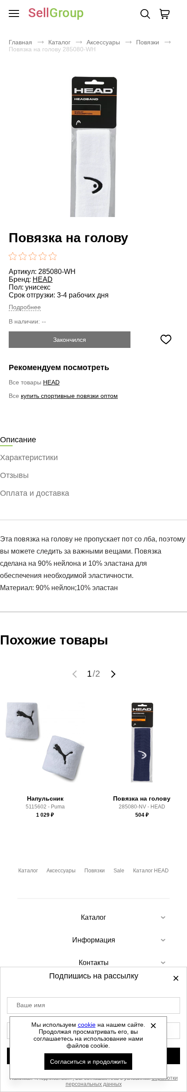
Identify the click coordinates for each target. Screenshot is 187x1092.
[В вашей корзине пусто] (164, 14)
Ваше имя (31, 1005)
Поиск (145, 14)
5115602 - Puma (45, 807)
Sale (119, 871)
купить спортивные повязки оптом (69, 395)
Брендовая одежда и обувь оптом (56, 14)
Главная (20, 42)
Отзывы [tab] (14, 475)
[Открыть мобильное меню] (14, 14)
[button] (75, 673)
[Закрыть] (153, 1025)
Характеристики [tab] (29, 457)
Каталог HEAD (151, 871)
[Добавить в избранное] (165, 339)
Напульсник (45, 798)
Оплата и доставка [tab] (34, 493)
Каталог (59, 42)
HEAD (43, 279)
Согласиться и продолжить (88, 1061)
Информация (93, 940)
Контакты (94, 962)
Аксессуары (103, 42)
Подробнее (25, 307)
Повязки (147, 42)
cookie (87, 1024)
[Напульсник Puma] (45, 746)
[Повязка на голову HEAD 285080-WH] (93, 160)
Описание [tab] (18, 439)
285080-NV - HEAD (142, 807)
